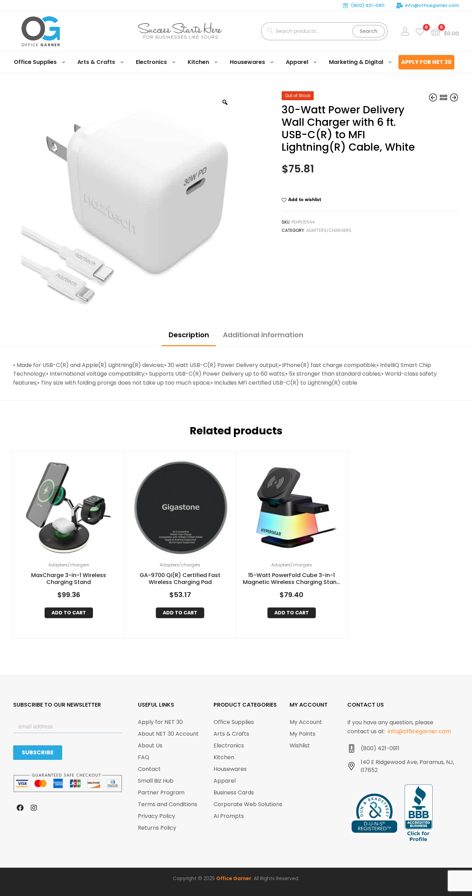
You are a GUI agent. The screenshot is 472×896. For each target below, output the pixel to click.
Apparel (297, 62)
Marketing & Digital (356, 62)
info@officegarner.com (432, 5)
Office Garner (233, 878)
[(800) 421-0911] (351, 748)
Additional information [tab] (263, 335)
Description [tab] (189, 335)
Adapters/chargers (328, 230)
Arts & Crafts (96, 62)
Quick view (77, 509)
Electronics (151, 62)
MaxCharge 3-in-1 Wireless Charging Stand (68, 579)
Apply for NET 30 (426, 62)
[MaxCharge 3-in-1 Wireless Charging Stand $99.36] (454, 97)
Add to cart (68, 612)
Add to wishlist (304, 199)
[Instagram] (34, 808)
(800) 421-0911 (368, 5)
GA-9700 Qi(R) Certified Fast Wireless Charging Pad (180, 579)
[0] (420, 31)
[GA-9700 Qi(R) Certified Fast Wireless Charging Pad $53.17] (433, 97)
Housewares (247, 62)
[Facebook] (20, 808)
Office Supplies (35, 62)
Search (368, 31)
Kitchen (198, 62)
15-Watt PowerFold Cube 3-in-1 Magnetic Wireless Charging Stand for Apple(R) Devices (291, 579)
